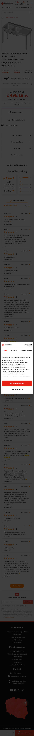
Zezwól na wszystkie (17, 383)
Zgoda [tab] (5, 350)
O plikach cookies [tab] (26, 350)
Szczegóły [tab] (13, 350)
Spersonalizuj (15, 389)
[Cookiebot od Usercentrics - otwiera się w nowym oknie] (24, 345)
